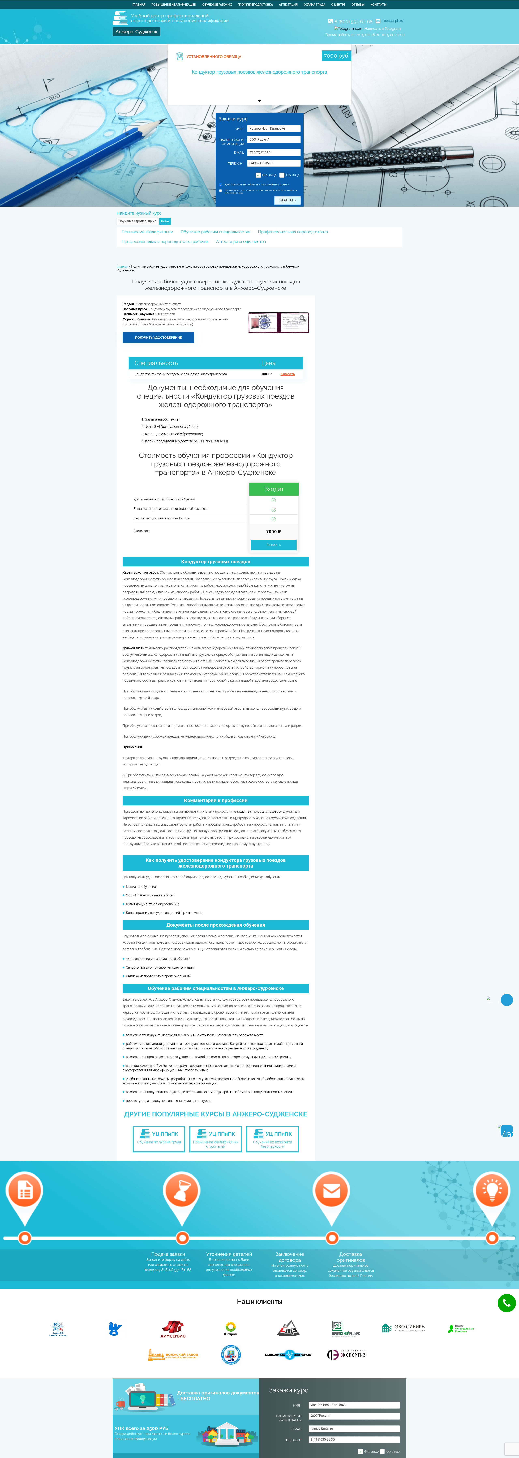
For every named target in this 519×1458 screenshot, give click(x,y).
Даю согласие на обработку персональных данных (257, 184)
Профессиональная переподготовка (293, 231)
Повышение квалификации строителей (215, 1144)
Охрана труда (314, 4)
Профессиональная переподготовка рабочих (165, 241)
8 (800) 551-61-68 (354, 21)
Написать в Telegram (382, 28)
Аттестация (288, 4)
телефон (236, 163)
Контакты (379, 4)
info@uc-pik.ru (392, 21)
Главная (138, 4)
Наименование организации (232, 142)
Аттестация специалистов (241, 241)
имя (240, 129)
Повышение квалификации (173, 4)
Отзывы (358, 4)
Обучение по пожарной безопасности (272, 1144)
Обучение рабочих (217, 4)
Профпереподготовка (255, 4)
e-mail (239, 153)
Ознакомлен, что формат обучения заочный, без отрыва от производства (261, 191)
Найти (165, 221)
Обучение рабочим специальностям (216, 231)
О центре (338, 4)
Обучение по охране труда (159, 1142)
